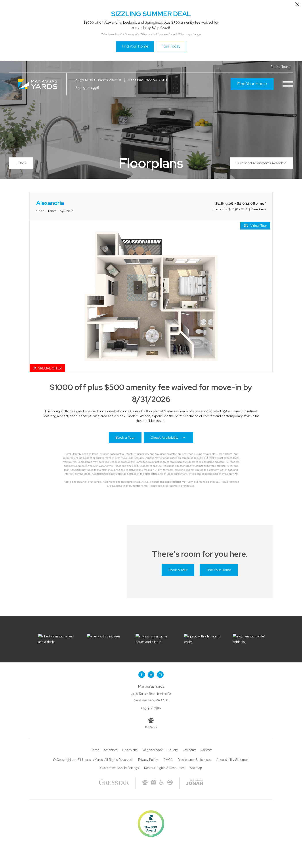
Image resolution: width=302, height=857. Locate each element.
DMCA (167, 759)
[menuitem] (94, 750)
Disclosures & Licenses (194, 759)
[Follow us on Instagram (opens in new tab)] (160, 674)
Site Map (196, 768)
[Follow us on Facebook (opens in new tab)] (141, 674)
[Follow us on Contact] (151, 674)
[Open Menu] (288, 84)
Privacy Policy (148, 759)
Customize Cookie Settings (119, 768)
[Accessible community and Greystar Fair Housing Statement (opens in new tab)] (161, 784)
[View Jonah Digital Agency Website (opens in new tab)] (194, 783)
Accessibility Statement (232, 759)
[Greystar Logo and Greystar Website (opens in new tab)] (114, 784)
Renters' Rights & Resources (164, 768)
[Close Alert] (297, 5)
